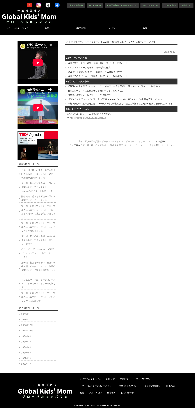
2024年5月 (26, 352)
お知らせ (49, 28)
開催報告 (170, 385)
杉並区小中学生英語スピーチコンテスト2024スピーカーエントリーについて (116, 141)
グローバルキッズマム (17, 28)
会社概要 (111, 392)
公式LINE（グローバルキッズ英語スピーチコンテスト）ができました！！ (38, 253)
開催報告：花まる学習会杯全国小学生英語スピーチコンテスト (38, 198)
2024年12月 (27, 325)
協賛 (144, 28)
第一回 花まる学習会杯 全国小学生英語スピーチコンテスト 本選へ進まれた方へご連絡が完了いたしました (38, 212)
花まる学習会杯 (76, 5)
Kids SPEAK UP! (150, 5)
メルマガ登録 (170, 5)
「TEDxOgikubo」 (142, 378)
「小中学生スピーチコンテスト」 (96, 385)
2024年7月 (26, 341)
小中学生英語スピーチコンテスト (122, 5)
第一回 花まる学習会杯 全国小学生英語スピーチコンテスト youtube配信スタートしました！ (38, 187)
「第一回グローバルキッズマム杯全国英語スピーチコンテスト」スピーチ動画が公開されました (38, 174)
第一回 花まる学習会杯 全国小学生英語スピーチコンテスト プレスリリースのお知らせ (38, 297)
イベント (112, 28)
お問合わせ (186, 5)
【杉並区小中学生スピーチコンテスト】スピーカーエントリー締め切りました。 (38, 283)
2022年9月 (26, 358)
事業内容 (81, 28)
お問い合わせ (127, 392)
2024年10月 (27, 330)
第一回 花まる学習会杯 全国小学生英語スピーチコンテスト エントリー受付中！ (38, 240)
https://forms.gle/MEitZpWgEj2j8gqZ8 (88, 118)
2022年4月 (26, 364)
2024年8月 (26, 336)
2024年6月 (26, 347)
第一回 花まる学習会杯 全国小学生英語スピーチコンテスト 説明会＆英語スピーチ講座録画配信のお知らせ (38, 268)
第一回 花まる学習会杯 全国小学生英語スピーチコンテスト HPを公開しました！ (126, 145)
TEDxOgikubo (95, 5)
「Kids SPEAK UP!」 (127, 385)
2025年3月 (26, 319)
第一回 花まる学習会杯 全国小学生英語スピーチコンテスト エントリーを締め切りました (38, 227)
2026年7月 (26, 314)
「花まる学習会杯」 (151, 385)
